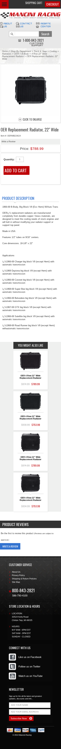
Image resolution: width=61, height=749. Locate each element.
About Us (8, 25)
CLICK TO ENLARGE (32, 119)
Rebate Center (46, 25)
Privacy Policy (18, 575)
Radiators (6, 54)
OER (16, 54)
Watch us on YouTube (30, 676)
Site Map (16, 582)
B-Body (25, 54)
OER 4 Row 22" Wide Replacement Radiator (30, 376)
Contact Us (26, 25)
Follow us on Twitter (29, 666)
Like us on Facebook (30, 657)
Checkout (52, 4)
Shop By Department (21, 51)
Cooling (53, 51)
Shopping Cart (33, 3)
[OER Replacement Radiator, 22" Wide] (31, 114)
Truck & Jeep (40, 51)
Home (5, 51)
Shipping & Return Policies (24, 579)
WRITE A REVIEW (10, 546)
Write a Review (8, 141)
